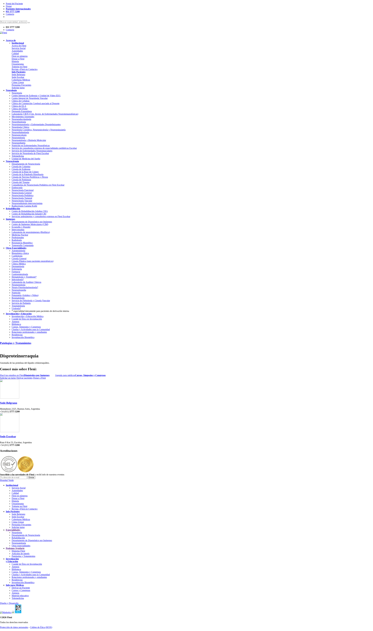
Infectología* (18, 279)
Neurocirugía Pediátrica (22, 195)
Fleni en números (20, 56)
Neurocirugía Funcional (23, 190)
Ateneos (15, 321)
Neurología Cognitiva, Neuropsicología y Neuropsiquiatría (39, 129)
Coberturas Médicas (21, 80)
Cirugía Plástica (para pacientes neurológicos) (32, 261)
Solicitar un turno (8, 378)
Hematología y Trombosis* (24, 277)
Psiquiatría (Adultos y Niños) (25, 295)
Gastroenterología (20, 274)
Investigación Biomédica (23, 337)
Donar (9, 6)
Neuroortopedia (19, 290)
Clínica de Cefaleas (20, 101)
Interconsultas (18, 229)
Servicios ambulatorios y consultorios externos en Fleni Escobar (41, 216)
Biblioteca (16, 324)
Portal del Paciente (14, 3)
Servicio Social (18, 48)
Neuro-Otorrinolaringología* (25, 287)
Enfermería (17, 269)
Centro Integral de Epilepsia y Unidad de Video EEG (36, 95)
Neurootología (18, 137)
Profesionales (18, 237)
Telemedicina (18, 156)
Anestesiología (18, 250)
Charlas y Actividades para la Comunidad (31, 329)
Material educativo (20, 595)
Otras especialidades (21, 545)
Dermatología (18, 266)
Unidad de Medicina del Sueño (26, 158)
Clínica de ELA (19, 106)
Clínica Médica (19, 264)
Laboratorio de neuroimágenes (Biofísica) (31, 232)
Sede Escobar (18, 77)
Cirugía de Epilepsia (21, 169)
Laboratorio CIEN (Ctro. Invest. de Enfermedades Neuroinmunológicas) (45, 114)
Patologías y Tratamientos (15, 343)
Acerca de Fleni (19, 45)
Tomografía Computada (23, 245)
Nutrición (16, 292)
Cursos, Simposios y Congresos (26, 327)
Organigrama (18, 64)
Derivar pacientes (24, 378)
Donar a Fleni (18, 59)
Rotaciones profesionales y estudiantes (29, 332)
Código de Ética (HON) (41, 627)
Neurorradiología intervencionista (27, 203)
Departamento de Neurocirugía (26, 164)
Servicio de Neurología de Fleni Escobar (30, 153)
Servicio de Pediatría (21, 303)
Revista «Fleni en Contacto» (25, 69)
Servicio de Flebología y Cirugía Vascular (31, 300)
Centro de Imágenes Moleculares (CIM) (30, 224)
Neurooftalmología (20, 132)
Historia (15, 61)
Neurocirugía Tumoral (22, 198)
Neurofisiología (19, 122)
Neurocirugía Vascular (22, 200)
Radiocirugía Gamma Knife (24, 206)
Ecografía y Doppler (21, 227)
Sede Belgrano (18, 74)
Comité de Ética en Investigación (27, 319)
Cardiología (17, 256)
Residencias (17, 334)
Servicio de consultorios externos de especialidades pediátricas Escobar (44, 148)
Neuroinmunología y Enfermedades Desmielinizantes (36, 124)
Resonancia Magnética (22, 242)
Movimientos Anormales (23, 116)
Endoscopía (17, 187)
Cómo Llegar (18, 82)
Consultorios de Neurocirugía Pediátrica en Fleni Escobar (38, 185)
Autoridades (17, 51)
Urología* (16, 308)
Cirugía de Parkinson (21, 179)
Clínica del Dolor (20, 108)
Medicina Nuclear (20, 235)
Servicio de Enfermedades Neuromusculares (32, 151)
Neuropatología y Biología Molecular (29, 140)
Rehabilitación (18, 538)
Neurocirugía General (22, 193)
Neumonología (18, 285)
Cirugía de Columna (21, 166)
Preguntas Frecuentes (21, 85)
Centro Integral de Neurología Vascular (30, 98)
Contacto (10, 14)
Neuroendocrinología (21, 119)
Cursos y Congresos (21, 590)
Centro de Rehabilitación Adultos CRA (30, 211)
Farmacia (16, 271)
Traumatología (18, 306)
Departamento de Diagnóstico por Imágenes (32, 221)
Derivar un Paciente (21, 587)
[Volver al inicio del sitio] (3, 32)
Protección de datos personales (14, 627)
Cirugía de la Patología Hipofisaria (27, 174)
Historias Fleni (18, 551)
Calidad (15, 53)
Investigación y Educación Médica (27, 316)
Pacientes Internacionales (18, 9)
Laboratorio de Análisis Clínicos (26, 282)
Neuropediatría (18, 143)
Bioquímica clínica (20, 253)
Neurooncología (19, 135)
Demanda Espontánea (22, 111)
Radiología (17, 240)
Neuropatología (19, 543)
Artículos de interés (20, 553)
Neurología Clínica (20, 127)
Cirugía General (19, 258)
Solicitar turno (18, 87)
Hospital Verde (7, 480)
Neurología (17, 93)
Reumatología (18, 298)
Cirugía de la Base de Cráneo (25, 172)
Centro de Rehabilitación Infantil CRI (29, 214)
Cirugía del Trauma (20, 182)
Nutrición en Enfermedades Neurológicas (31, 145)
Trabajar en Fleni (19, 66)
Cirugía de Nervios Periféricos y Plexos (30, 177)
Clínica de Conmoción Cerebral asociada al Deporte (35, 103)
